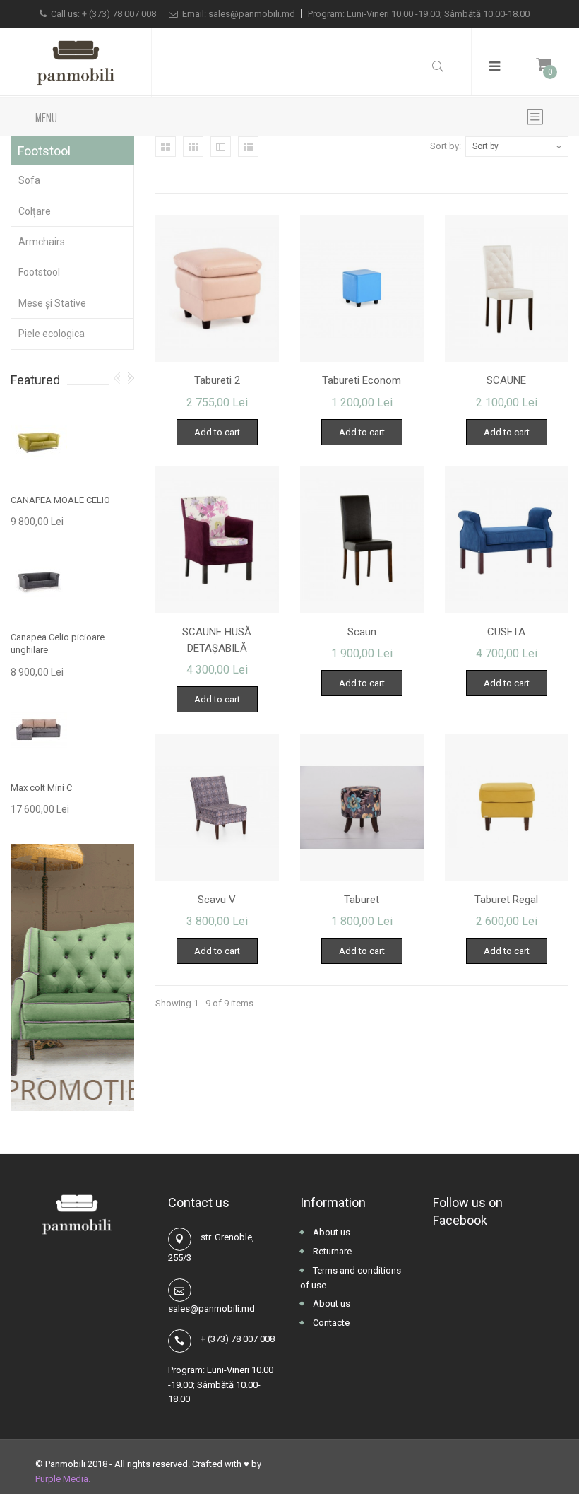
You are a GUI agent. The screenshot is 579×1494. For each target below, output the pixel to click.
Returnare (331, 1251)
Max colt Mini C (41, 787)
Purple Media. (62, 1479)
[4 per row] (220, 146)
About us (330, 1232)
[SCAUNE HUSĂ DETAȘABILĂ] (217, 539)
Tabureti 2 (217, 380)
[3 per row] (193, 146)
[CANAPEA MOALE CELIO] (39, 442)
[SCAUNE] (506, 288)
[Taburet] (362, 807)
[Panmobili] (75, 62)
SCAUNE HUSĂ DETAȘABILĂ (216, 639)
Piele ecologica (51, 333)
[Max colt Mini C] (39, 730)
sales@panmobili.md (251, 13)
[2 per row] (165, 146)
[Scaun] (362, 539)
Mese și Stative (52, 303)
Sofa (29, 180)
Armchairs (41, 241)
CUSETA (506, 631)
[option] (72, 613)
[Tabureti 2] (217, 288)
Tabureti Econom (361, 380)
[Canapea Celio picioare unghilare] (39, 580)
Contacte (330, 1322)
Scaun (361, 631)
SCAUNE (506, 380)
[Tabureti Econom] (362, 288)
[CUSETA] (506, 539)
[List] (248, 146)
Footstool (39, 272)
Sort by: (445, 146)
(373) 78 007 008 (122, 13)
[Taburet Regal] (506, 807)
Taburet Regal (506, 899)
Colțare (34, 211)
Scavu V (217, 899)
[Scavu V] (217, 807)
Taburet (361, 899)
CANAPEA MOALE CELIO (60, 500)
